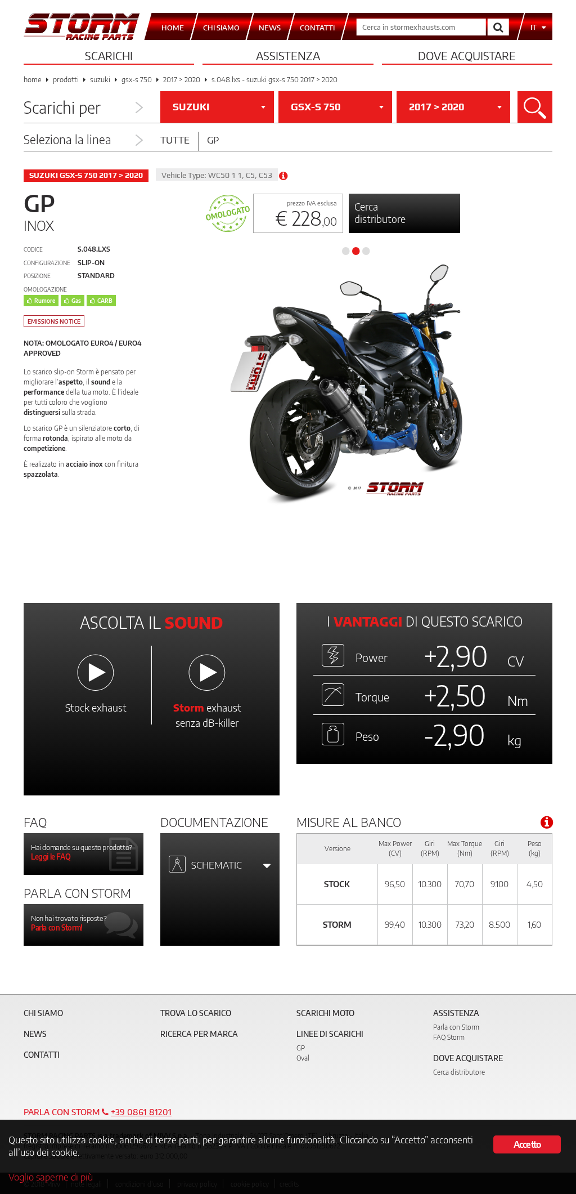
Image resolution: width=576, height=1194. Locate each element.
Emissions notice (54, 321)
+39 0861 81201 (141, 1112)
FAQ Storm (449, 1037)
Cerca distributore (380, 212)
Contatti (42, 1054)
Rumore (44, 300)
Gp (213, 139)
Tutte (175, 139)
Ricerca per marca (199, 1034)
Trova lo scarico (195, 1013)
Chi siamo (43, 1013)
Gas (76, 300)
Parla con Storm (456, 1027)
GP (300, 1048)
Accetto (527, 1144)
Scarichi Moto (325, 1013)
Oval (302, 1058)
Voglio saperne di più (50, 1176)
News (35, 1034)
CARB (104, 300)
